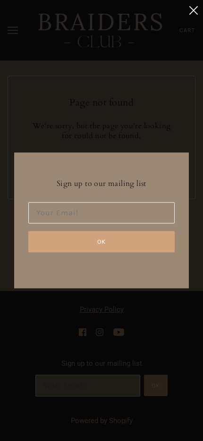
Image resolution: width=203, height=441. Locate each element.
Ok (101, 242)
